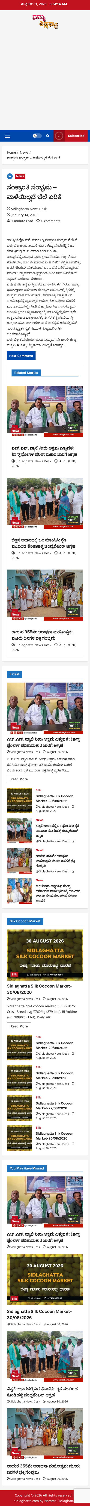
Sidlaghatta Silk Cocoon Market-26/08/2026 (19, 1138)
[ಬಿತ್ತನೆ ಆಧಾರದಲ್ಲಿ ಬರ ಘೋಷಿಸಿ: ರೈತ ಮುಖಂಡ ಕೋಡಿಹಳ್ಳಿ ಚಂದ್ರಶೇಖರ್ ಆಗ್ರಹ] (45, 503)
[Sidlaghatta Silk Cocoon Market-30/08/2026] (45, 955)
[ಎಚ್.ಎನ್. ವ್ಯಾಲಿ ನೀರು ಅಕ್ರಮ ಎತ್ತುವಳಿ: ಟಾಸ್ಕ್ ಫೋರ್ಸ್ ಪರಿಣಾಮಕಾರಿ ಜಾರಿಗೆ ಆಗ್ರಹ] (45, 411)
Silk (38, 790)
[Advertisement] (45, 80)
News (20, 176)
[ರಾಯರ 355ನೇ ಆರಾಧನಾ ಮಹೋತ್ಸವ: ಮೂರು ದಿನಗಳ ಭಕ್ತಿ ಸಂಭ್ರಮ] (45, 595)
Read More (21, 780)
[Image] (10, 176)
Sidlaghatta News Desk (29, 209)
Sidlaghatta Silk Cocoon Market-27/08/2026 (19, 1108)
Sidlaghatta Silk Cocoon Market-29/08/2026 (19, 1047)
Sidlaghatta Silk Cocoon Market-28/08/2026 (19, 1078)
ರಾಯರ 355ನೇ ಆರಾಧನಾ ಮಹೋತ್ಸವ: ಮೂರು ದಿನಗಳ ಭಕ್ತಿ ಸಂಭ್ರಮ (19, 861)
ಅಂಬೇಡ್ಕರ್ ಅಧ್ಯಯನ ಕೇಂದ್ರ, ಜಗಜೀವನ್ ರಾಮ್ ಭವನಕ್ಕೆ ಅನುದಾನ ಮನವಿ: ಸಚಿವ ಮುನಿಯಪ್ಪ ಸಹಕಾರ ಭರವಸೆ (19, 891)
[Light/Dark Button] (37, 135)
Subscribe (76, 136)
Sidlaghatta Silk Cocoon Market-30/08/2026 (19, 800)
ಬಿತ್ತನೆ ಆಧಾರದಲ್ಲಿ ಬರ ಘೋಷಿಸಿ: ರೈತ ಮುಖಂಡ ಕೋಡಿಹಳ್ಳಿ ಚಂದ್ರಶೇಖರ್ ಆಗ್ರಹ (19, 830)
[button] (7, 136)
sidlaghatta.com (26, 1501)
